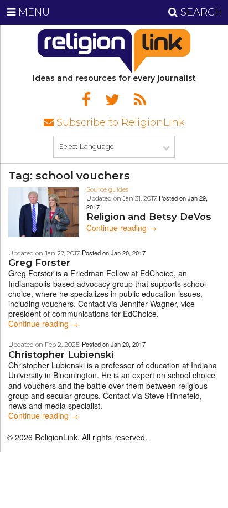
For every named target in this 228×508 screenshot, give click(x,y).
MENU (32, 12)
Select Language (86, 146)
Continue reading (121, 227)
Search (200, 12)
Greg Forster (39, 262)
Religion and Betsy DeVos (148, 216)
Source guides (107, 189)
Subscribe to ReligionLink (119, 122)
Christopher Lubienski (60, 354)
